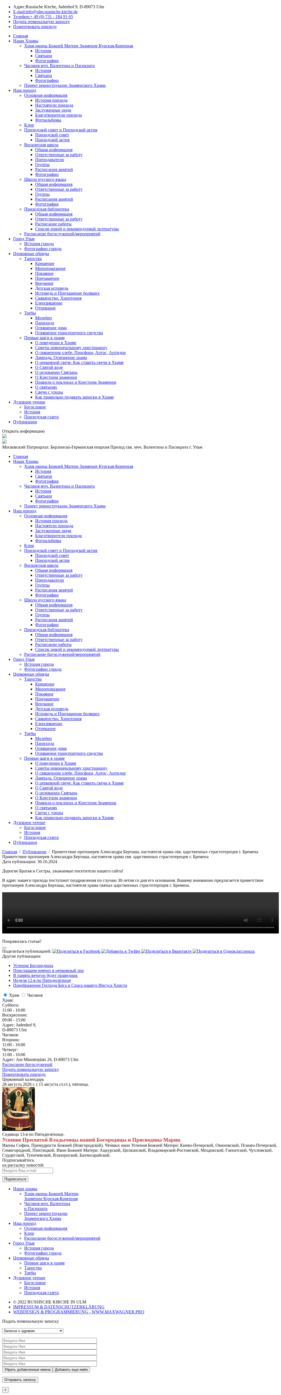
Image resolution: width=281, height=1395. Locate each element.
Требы (30, 313)
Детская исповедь (51, 288)
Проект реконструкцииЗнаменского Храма (46, 1216)
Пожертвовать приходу (24, 1074)
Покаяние (44, 273)
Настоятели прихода (54, 105)
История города (39, 243)
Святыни (43, 55)
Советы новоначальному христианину (71, 347)
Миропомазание (50, 268)
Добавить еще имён (71, 1370)
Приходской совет (52, 134)
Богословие (35, 407)
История (43, 50)
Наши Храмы (25, 40)
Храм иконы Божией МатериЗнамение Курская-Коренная (51, 1196)
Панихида (44, 323)
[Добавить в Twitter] (121, 951)
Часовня (35, 995)
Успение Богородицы (33, 965)
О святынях (46, 387)
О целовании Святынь (56, 372)
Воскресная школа (41, 144)
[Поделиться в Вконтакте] (167, 951)
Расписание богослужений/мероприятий (62, 233)
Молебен (43, 318)
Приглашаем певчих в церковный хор (48, 970)
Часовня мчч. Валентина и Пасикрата (59, 65)
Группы (42, 164)
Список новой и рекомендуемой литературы (77, 228)
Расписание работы (53, 224)
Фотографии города (42, 248)
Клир (29, 125)
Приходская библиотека (46, 209)
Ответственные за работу (59, 154)
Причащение (47, 278)
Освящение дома (51, 327)
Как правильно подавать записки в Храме (74, 397)
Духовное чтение (29, 402)
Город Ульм (24, 238)
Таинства (33, 258)
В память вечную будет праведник (45, 975)
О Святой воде (49, 367)
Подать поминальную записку (30, 1069)
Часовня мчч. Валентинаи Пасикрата (47, 1206)
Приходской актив (52, 139)
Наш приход (24, 90)
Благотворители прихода (58, 115)
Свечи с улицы (49, 392)
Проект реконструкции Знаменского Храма (65, 85)
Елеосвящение (48, 303)
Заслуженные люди (53, 110)
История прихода (51, 100)
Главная (20, 36)
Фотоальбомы (48, 120)
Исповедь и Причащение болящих (67, 293)
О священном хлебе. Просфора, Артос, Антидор (80, 352)
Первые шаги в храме (44, 337)
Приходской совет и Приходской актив (60, 130)
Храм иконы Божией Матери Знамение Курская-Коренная (78, 45)
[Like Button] (4, 948)
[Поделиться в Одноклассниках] (224, 951)
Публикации (25, 421)
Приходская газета (41, 417)
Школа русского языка (45, 179)
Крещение (44, 263)
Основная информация (45, 95)
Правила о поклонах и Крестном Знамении (75, 382)
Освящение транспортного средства (69, 332)
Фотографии (47, 60)
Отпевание (45, 308)
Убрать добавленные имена (27, 1370)
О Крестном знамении (56, 377)
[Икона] (18, 1129)
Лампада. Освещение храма (61, 357)
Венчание (44, 283)
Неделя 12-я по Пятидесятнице (42, 980)
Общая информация (53, 149)
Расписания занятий (54, 169)
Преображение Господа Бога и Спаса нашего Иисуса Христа (70, 985)
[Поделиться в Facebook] (76, 951)
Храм (14, 995)
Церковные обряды (31, 253)
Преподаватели (49, 159)
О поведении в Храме (55, 342)
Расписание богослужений (27, 1064)
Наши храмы (25, 1188)
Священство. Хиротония (58, 298)
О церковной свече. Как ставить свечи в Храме (79, 362)
